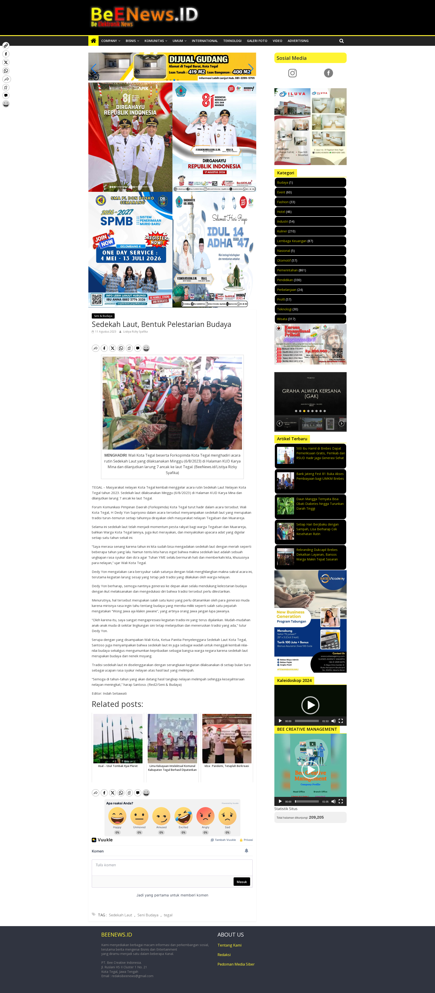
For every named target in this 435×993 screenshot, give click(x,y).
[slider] (307, 721)
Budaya (282, 182)
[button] (167, 80)
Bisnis (131, 41)
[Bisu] (333, 721)
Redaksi (224, 954)
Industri (282, 221)
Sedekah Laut (120, 915)
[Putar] (280, 721)
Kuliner (282, 231)
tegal (168, 915)
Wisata (282, 319)
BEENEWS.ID (116, 934)
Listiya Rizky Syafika (135, 331)
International (205, 41)
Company (109, 41)
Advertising (298, 41)
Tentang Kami (230, 945)
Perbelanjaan (286, 289)
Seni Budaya (148, 915)
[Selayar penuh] (340, 721)
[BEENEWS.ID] (93, 41)
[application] (310, 705)
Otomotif (284, 260)
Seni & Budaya (103, 316)
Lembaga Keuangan (292, 241)
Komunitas (154, 41)
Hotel (281, 211)
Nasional (283, 250)
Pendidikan (285, 280)
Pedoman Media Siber (236, 964)
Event (281, 192)
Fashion (283, 202)
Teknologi (232, 41)
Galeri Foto (257, 41)
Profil (281, 299)
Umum (178, 41)
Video (277, 41)
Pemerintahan (287, 270)
